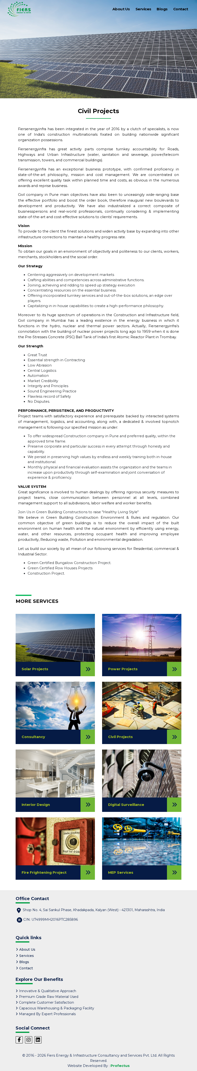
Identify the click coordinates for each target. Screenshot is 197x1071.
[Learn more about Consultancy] (55, 705)
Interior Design (36, 805)
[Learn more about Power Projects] (141, 637)
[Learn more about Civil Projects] (141, 705)
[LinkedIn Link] (38, 1039)
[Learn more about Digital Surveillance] (141, 773)
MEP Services (120, 872)
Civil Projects (120, 737)
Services (143, 9)
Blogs (162, 9)
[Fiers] (19, 9)
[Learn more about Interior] (55, 773)
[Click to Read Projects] (174, 669)
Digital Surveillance (126, 805)
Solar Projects (35, 669)
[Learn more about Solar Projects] (55, 637)
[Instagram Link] (28, 1039)
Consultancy (33, 737)
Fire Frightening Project (44, 872)
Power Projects (123, 669)
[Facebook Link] (19, 1039)
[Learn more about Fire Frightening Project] (55, 841)
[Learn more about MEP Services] (141, 841)
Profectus (120, 1066)
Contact (180, 9)
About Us (121, 9)
